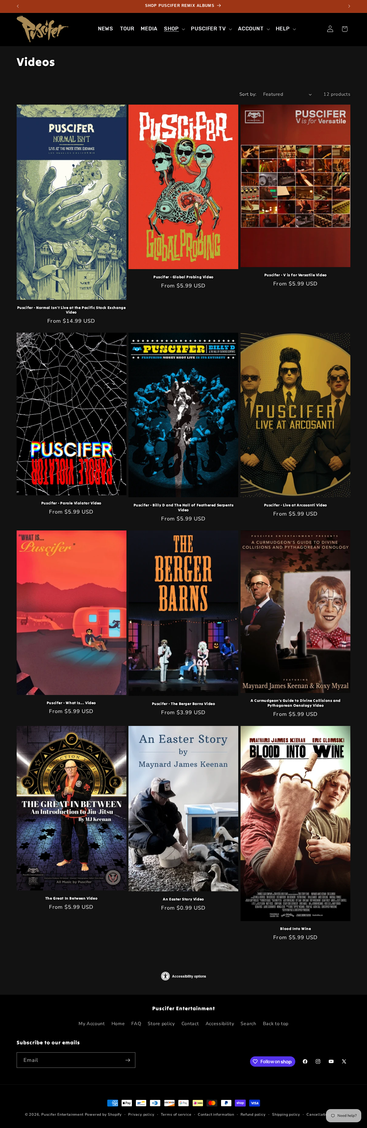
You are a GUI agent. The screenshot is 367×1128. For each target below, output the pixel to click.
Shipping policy (286, 1114)
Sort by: (248, 94)
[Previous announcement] (17, 6)
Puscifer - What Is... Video (71, 703)
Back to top (276, 1024)
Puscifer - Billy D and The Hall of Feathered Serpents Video (184, 507)
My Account (92, 1024)
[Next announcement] (349, 6)
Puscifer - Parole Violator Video (71, 503)
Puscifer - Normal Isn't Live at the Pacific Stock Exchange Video (71, 310)
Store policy (161, 1024)
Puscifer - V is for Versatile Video (295, 275)
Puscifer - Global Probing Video (183, 277)
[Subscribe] (127, 1060)
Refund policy (253, 1114)
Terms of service (176, 1114)
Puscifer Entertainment (62, 1114)
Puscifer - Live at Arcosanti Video (295, 505)
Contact (190, 1024)
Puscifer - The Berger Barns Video (183, 704)
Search (248, 1024)
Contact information (216, 1114)
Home (118, 1024)
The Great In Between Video (71, 898)
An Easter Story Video (183, 899)
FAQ (136, 1024)
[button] (174, 29)
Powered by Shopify (103, 1114)
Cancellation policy (324, 1114)
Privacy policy (141, 1114)
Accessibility (220, 1024)
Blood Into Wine (295, 929)
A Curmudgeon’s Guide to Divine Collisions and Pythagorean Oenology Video (296, 703)
